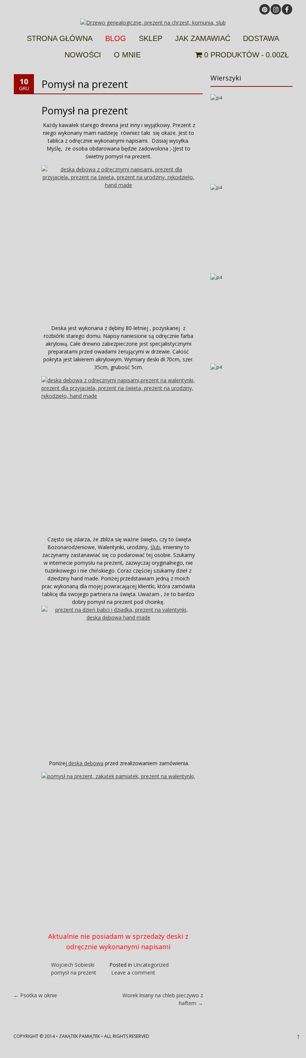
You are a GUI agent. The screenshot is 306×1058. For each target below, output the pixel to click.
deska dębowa (85, 763)
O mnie (127, 55)
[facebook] (287, 9)
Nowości (83, 55)
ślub (155, 547)
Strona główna (60, 38)
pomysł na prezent (73, 972)
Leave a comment (133, 972)
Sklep (150, 38)
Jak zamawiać (202, 38)
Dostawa (261, 38)
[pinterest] (264, 9)
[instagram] (275, 9)
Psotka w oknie (35, 995)
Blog (115, 38)
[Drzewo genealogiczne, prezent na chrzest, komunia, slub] (153, 22)
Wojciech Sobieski (72, 964)
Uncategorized (151, 964)
